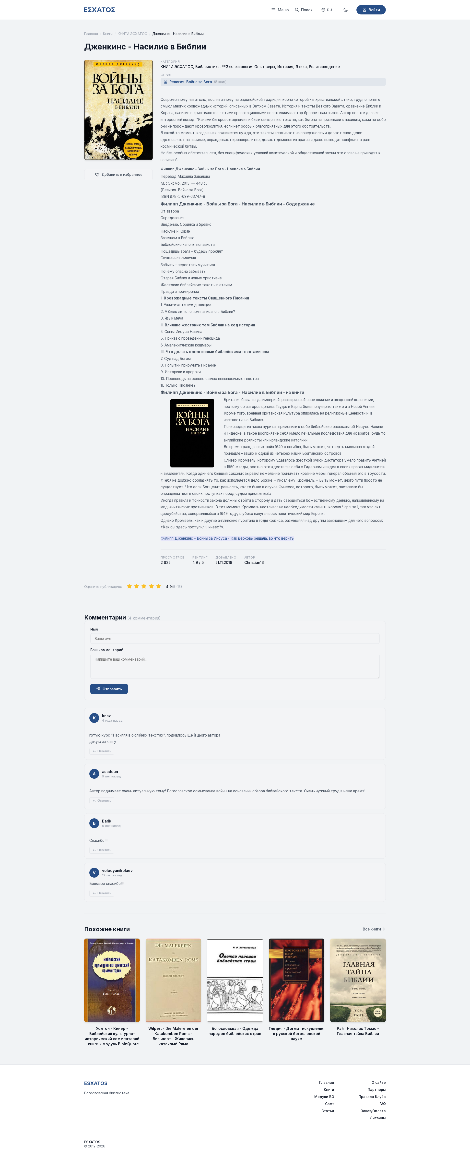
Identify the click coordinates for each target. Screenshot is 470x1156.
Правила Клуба (372, 1097)
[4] (151, 586)
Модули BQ (324, 1097)
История (285, 66)
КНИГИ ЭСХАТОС (132, 34)
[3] (144, 586)
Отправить (112, 689)
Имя (94, 629)
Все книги (372, 929)
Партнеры (377, 1089)
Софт (329, 1104)
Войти (374, 10)
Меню (283, 10)
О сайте (379, 1082)
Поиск (306, 10)
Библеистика (207, 66)
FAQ (382, 1104)
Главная (91, 34)
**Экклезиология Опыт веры (248, 66)
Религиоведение (324, 66)
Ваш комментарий (106, 650)
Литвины (378, 1118)
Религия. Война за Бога (197, 82)
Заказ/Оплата (373, 1111)
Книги (108, 34)
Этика (301, 66)
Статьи (327, 1111)
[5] (158, 586)
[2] (136, 586)
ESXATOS (95, 1083)
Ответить (104, 751)
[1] (129, 586)
